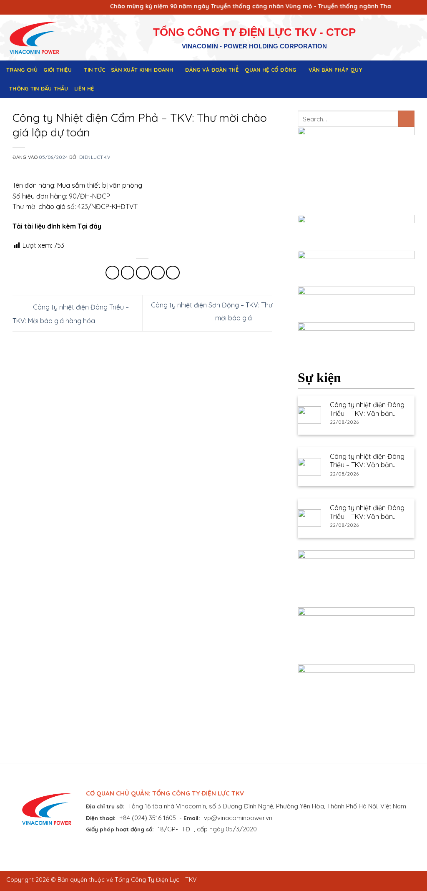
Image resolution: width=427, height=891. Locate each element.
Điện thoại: (101, 817)
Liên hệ (84, 88)
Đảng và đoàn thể (212, 69)
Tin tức (94, 69)
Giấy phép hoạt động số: (120, 829)
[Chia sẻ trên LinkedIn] (173, 272)
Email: (191, 817)
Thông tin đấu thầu (38, 88)
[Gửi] (406, 119)
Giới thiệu (57, 69)
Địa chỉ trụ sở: (105, 806)
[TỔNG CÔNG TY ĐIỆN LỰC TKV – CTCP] (40, 37)
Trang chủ (22, 69)
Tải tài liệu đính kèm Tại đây (57, 226)
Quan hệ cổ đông (270, 69)
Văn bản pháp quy (335, 69)
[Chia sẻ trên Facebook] (112, 272)
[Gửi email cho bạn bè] (143, 272)
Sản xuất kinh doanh (142, 69)
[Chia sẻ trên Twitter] (128, 272)
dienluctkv (94, 157)
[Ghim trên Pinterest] (158, 272)
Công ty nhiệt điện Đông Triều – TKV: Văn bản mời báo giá (367, 409)
